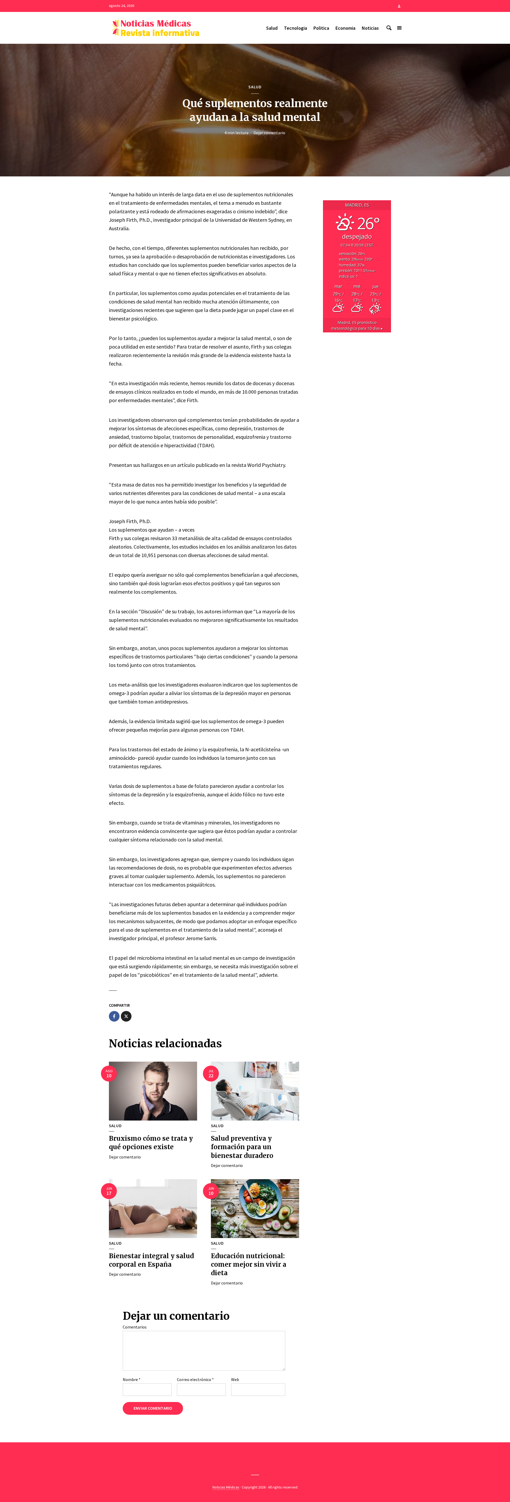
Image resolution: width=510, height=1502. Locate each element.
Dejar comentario (269, 132)
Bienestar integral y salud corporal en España (151, 1260)
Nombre (132, 1379)
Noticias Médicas (225, 1487)
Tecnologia (295, 28)
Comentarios (135, 1327)
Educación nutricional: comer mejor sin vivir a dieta (248, 1264)
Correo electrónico (195, 1379)
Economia (345, 28)
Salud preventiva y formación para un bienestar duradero (242, 1147)
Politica (321, 28)
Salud (272, 28)
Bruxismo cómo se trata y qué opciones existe (151, 1142)
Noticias (370, 28)
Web (235, 1379)
